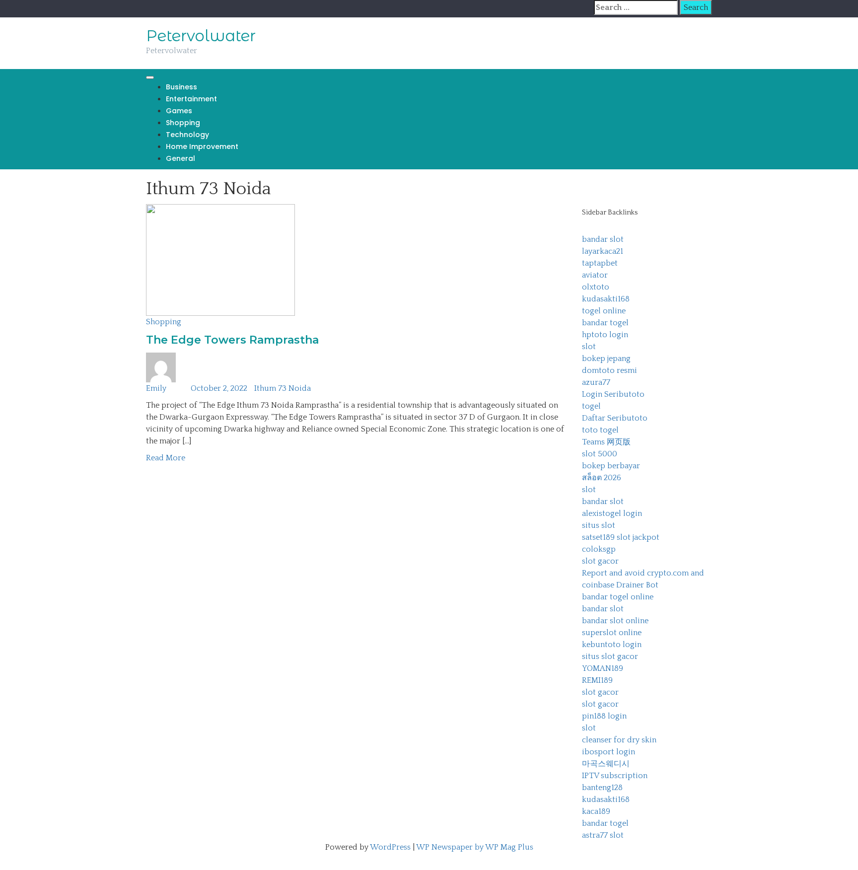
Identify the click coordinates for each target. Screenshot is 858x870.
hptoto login (605, 334)
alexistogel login (612, 513)
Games (179, 111)
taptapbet (600, 263)
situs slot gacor (610, 656)
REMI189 (597, 680)
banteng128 (602, 787)
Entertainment (191, 99)
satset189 (598, 537)
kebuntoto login (612, 644)
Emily (156, 388)
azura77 (596, 382)
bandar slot (603, 239)
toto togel (600, 430)
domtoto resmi (609, 370)
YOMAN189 (602, 668)
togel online (604, 310)
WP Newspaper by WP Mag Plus (474, 847)
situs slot (598, 525)
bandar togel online (617, 596)
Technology (187, 135)
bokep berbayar (611, 465)
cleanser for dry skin (619, 739)
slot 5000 (599, 453)
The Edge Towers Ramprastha (232, 340)
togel (591, 406)
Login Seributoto (613, 394)
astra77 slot (603, 835)
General (180, 158)
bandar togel (605, 322)
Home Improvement (202, 146)
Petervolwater (201, 35)
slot (589, 346)
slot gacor (600, 561)
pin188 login (604, 716)
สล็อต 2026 (601, 477)
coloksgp (599, 549)
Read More (165, 457)
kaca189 (596, 811)
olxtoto (595, 287)
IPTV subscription (614, 775)
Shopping (183, 123)
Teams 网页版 (606, 441)
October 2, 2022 (219, 388)
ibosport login (608, 751)
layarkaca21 (602, 251)
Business (181, 87)
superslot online (612, 632)
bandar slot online (615, 620)
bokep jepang (606, 358)
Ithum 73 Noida (282, 388)
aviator (595, 275)
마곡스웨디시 (606, 763)
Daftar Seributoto (614, 418)
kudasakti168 (606, 298)
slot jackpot (638, 537)
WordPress (390, 847)
